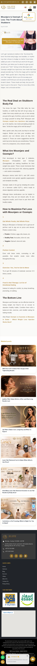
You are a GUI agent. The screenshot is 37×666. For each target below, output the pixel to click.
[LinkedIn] (30, 2)
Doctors (5, 574)
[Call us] (3, 662)
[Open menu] (34, 7)
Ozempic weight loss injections (14, 121)
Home (4, 566)
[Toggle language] (25, 7)
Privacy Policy (6, 584)
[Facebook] (22, 2)
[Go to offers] (3, 653)
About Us (5, 579)
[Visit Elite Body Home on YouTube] (25, 556)
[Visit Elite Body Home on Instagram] (16, 556)
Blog (4, 571)
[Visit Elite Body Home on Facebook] (11, 556)
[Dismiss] (27, 656)
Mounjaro (6, 161)
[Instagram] (26, 2)
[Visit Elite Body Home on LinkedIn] (21, 556)
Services (5, 569)
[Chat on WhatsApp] (3, 657)
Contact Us (5, 581)
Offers (4, 576)
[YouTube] (34, 2)
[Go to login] (30, 7)
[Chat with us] (32, 659)
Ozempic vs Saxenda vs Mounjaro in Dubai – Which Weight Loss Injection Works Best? (18, 319)
